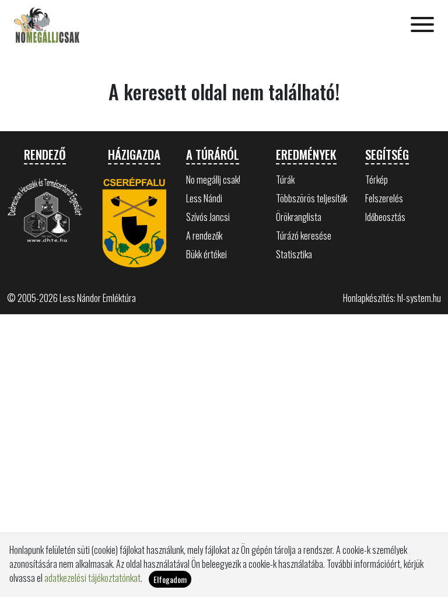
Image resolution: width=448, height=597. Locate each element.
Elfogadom (170, 579)
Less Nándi (204, 198)
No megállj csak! (213, 180)
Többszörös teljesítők (311, 198)
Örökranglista (298, 217)
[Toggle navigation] (422, 25)
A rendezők (204, 236)
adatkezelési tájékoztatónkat (92, 578)
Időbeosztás (385, 217)
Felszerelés (384, 198)
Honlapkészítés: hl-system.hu (392, 298)
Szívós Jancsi (208, 217)
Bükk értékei (206, 254)
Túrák (285, 180)
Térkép (376, 180)
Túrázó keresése (303, 236)
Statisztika (294, 254)
